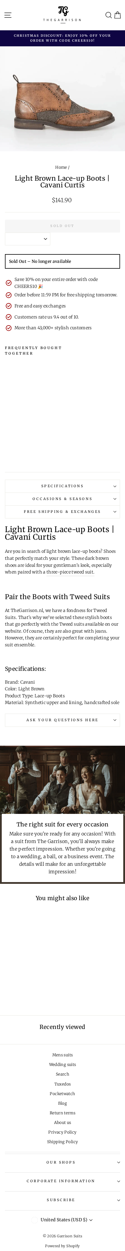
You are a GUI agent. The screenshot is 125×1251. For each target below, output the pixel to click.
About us (62, 1122)
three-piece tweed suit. (70, 572)
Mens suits (62, 1055)
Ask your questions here (62, 720)
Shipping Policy (62, 1141)
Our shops (61, 1162)
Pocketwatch (62, 1093)
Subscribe (61, 1200)
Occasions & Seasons (62, 499)
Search (62, 1074)
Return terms (62, 1113)
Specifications (62, 486)
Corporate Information (61, 1181)
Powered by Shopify (62, 1246)
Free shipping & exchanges (62, 511)
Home (61, 167)
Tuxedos (62, 1084)
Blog (62, 1103)
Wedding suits (62, 1064)
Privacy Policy (62, 1132)
